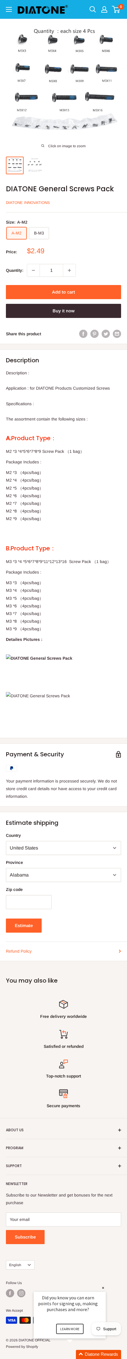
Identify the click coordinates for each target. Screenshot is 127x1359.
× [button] (103, 1288)
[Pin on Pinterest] (94, 334)
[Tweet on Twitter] (106, 334)
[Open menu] (9, 9)
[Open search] (92, 9)
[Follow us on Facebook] (10, 1293)
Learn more (69, 1329)
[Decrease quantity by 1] (33, 270)
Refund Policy (19, 951)
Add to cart (63, 291)
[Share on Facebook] (83, 334)
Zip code (14, 889)
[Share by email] (117, 334)
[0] (116, 9)
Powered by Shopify (22, 1347)
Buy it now (63, 310)
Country (13, 835)
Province (14, 862)
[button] (76, 1354)
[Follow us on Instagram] (21, 1293)
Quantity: (14, 270)
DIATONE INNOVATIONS (28, 202)
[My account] (104, 9)
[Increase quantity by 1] (69, 270)
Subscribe (25, 1236)
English (15, 1265)
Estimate (24, 925)
